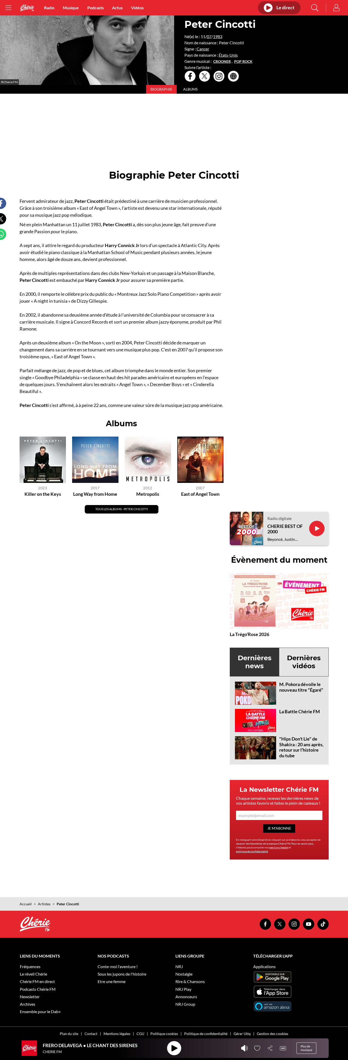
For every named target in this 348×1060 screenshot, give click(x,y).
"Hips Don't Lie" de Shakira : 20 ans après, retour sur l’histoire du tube (301, 747)
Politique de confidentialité (205, 1033)
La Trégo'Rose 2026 (249, 634)
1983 (217, 36)
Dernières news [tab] (254, 662)
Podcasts (95, 7)
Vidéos (137, 7)
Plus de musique (306, 1048)
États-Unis (228, 55)
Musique (71, 7)
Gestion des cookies (272, 1033)
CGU (140, 1033)
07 (209, 36)
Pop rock (243, 61)
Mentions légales (117, 1033)
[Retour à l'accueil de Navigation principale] (27, 7)
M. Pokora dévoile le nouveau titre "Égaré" (301, 687)
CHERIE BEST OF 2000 (285, 529)
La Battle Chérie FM (299, 711)
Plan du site (69, 1033)
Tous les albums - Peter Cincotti (121, 509)
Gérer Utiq (242, 1033)
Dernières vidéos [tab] (304, 662)
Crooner (222, 61)
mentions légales (278, 847)
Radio (49, 7)
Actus (117, 7)
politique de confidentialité (252, 851)
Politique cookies (164, 1033)
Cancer (203, 48)
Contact (90, 1033)
